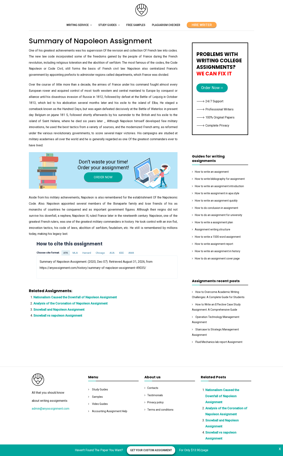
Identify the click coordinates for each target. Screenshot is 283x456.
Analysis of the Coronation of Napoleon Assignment (70, 303)
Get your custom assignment (151, 450)
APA (65, 252)
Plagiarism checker (166, 25)
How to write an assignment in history (217, 251)
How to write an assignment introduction (219, 186)
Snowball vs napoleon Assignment (57, 315)
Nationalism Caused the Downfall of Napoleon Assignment (75, 297)
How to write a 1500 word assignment (218, 236)
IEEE (121, 252)
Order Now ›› (212, 87)
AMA (131, 252)
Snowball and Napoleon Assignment (59, 309)
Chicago (100, 252)
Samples (97, 396)
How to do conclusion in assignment (216, 207)
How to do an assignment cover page (217, 258)
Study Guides (107, 25)
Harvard (86, 252)
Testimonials (155, 395)
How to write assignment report (214, 243)
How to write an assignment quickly (216, 200)
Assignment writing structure (212, 229)
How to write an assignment (212, 171)
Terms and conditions (160, 409)
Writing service (77, 25)
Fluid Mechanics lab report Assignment (218, 341)
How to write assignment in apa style (217, 193)
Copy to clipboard (51, 267)
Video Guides (100, 403)
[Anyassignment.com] (141, 15)
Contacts (152, 387)
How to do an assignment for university (218, 215)
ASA (112, 252)
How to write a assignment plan (214, 222)
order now (103, 177)
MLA (75, 252)
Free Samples (135, 25)
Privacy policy (155, 402)
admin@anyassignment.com (50, 408)
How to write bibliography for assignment (220, 178)
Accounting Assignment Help (109, 411)
